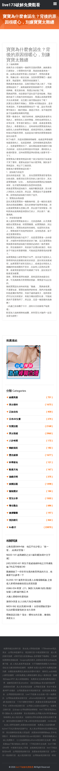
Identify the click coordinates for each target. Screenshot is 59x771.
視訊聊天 (31, 520)
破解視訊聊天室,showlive (18, 683)
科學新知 (31, 462)
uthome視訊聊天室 (37, 698)
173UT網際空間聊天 (26, 702)
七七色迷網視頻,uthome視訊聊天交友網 (33, 740)
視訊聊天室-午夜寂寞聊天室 (37, 652)
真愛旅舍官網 (9, 687)
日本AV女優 (31, 419)
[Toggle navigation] (55, 4)
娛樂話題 (31, 484)
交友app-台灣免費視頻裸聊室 (25, 709)
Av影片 (31, 527)
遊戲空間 (31, 476)
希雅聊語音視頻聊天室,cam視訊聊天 (25, 736)
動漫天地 (31, 469)
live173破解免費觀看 (24, 767)
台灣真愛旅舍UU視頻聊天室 (29, 690)
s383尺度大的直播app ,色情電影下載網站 (32, 656)
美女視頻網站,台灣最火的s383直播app (40, 713)
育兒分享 (31, 498)
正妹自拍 (31, 411)
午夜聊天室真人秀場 (19, 748)
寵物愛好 (31, 491)
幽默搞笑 (31, 448)
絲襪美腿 (31, 397)
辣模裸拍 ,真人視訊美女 (13, 717)
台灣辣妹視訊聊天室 (41, 755)
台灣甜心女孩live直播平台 (38, 706)
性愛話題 (31, 426)
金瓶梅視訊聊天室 (38, 748)
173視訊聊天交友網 (38, 744)
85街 (54, 755)
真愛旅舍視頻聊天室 (41, 751)
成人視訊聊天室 (24, 755)
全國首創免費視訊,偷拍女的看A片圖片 (24, 671)
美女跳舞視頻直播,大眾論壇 (18, 732)
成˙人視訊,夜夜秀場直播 (20, 664)
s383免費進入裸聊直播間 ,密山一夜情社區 (34, 675)
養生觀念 (31, 505)
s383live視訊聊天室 (16, 706)
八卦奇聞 (31, 440)
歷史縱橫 (31, 455)
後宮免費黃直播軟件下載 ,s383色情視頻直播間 (26, 721)
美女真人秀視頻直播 (31, 648)
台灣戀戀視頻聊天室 (15, 694)
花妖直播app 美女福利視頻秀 (42, 683)
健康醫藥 (31, 513)
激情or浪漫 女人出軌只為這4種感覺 (23, 601)
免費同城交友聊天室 (12, 648)
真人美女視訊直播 (24, 687)
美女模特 (31, 404)
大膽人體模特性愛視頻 (17, 596)
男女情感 (31, 433)
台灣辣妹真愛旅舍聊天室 (17, 698)
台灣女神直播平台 (16, 652)
